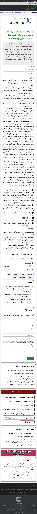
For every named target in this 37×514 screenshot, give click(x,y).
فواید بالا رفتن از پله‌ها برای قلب (24, 379)
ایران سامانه (15, 512)
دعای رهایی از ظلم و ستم (26, 397)
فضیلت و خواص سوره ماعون (25, 439)
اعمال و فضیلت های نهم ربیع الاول (24, 436)
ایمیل (32, 329)
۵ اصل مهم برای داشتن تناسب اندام (23, 373)
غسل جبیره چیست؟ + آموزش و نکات (20, 475)
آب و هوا (6, 485)
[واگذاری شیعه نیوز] (18, 12)
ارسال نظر (27, 270)
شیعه (14, 277)
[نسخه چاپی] (11, 23)
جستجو (13, 489)
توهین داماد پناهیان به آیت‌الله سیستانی (20, 464)
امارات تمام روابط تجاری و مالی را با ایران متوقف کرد (19, 442)
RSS (1, 489)
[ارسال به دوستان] (14, 23)
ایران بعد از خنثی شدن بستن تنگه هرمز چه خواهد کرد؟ (18, 370)
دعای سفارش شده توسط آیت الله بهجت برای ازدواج (19, 418)
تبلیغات (26, 489)
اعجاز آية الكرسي (28, 401)
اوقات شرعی (33, 489)
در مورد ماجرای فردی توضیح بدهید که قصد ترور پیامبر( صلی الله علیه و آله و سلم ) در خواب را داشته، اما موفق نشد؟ (18, 289)
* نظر (32, 344)
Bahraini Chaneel (10, 410)
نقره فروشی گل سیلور (27, 422)
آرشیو (18, 485)
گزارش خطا (28, 263)
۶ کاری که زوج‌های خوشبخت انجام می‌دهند (21, 385)
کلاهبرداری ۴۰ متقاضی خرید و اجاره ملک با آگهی (20, 382)
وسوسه (30, 277)
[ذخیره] (17, 23)
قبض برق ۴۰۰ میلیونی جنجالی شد (24, 445)
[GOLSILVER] (18, 453)
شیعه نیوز (22, 277)
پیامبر (9, 274)
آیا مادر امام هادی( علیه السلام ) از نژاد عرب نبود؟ (18, 302)
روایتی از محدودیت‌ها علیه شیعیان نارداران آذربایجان (18, 468)
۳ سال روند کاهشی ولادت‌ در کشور (21, 472)
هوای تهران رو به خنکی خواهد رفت (23, 376)
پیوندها (13, 485)
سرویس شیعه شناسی (28, 18)
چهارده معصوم (17, 18)
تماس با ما (25, 485)
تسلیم (15, 274)
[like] (18, 266)
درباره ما (32, 485)
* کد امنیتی (30, 335)
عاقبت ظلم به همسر (10, 397)
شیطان (22, 274)
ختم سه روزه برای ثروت (26, 406)
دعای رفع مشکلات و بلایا (26, 410)
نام (33, 323)
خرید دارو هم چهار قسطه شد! (23, 478)
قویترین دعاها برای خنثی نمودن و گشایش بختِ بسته (19, 414)
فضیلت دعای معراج (15, 401)
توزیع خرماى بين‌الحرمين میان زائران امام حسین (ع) (19, 433)
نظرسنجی (19, 489)
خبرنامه (7, 489)
